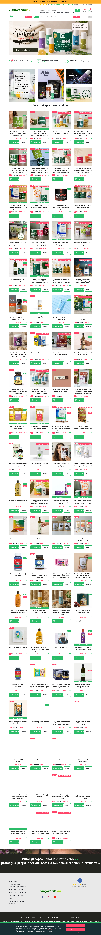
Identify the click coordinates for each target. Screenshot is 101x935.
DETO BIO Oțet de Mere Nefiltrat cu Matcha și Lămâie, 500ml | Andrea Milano (83, 759)
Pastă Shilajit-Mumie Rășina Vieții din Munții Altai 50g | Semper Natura (61, 686)
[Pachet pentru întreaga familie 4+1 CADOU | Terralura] (61, 120)
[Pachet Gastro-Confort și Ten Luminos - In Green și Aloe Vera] (18, 267)
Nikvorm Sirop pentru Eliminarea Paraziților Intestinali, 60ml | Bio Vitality (18, 465)
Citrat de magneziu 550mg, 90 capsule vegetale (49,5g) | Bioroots (18, 759)
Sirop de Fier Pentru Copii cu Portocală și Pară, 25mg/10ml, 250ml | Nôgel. (83, 796)
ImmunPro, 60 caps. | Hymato (39, 353)
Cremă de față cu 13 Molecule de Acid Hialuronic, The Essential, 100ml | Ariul (61, 317)
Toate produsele (17, 17)
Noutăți (36, 17)
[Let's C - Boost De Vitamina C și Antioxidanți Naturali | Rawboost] (18, 525)
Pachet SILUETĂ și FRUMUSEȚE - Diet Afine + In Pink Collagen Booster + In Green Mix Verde (83, 501)
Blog (90, 17)
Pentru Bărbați (55, 17)
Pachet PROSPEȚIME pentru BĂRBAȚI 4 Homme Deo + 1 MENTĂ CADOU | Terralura (39, 391)
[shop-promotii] (51, 85)
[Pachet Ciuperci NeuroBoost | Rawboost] (61, 525)
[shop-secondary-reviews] (22, 85)
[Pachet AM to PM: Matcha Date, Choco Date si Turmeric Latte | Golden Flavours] (83, 230)
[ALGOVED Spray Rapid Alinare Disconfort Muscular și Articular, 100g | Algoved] (83, 636)
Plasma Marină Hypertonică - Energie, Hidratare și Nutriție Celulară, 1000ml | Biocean (83, 280)
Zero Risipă (76, 17)
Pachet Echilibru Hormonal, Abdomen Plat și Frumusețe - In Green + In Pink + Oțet (39, 244)
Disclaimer (70, 917)
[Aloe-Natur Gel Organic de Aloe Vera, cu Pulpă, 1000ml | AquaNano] (83, 672)
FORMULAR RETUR (15, 884)
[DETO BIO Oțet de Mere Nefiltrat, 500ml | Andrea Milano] (18, 488)
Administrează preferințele (74, 933)
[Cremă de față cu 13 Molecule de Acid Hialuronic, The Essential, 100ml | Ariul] (61, 304)
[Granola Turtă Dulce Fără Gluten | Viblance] (61, 746)
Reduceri (28, 17)
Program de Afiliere (16, 895)
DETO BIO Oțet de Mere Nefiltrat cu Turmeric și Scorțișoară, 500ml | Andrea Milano (40, 649)
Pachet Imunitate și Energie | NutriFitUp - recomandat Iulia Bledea (83, 722)
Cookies (40, 917)
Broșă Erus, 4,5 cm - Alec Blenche (18, 647)
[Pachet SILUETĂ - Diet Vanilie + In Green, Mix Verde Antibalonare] (39, 194)
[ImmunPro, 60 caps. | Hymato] (39, 341)
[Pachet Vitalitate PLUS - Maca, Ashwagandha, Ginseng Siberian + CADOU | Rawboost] (83, 525)
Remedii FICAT (45, 17)
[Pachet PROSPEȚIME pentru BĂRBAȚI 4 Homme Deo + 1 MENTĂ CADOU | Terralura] (39, 378)
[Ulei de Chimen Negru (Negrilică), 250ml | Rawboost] (83, 341)
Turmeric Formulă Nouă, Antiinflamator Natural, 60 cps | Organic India (18, 391)
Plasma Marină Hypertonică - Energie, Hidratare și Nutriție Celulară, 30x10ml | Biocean (61, 244)
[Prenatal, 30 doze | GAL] (61, 636)
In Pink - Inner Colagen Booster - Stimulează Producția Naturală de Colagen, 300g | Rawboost (83, 170)
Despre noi (84, 4)
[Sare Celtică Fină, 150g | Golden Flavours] (39, 746)
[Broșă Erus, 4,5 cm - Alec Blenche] (18, 636)
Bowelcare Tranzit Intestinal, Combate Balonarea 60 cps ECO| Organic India (39, 575)
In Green (54, 12)
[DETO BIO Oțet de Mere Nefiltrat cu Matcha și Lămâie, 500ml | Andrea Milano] (83, 746)
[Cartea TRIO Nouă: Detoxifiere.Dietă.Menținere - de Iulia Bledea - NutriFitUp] (83, 415)
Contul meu (76, 4)
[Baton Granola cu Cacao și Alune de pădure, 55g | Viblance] (61, 378)
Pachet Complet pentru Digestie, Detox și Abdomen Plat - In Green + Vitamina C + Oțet (83, 133)
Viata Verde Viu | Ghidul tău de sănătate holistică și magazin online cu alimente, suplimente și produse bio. (50, 922)
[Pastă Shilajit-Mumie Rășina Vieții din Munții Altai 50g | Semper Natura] (61, 672)
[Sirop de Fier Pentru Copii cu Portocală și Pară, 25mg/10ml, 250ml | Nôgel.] (83, 783)
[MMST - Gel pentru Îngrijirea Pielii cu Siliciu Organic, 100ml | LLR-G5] (39, 820)
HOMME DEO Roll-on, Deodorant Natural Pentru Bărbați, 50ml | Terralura (61, 612)
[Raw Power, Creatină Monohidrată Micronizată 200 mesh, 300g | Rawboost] (61, 194)
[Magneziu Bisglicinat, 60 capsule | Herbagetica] (39, 709)
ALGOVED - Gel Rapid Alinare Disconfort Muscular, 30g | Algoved (61, 501)
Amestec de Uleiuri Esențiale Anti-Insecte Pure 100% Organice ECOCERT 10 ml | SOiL (18, 317)
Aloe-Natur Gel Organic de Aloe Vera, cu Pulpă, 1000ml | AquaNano (82, 686)
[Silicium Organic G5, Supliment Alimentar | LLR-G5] (39, 451)
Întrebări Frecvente (16, 901)
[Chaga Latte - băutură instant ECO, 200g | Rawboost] (61, 341)
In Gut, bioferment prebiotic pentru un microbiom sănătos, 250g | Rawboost (18, 133)
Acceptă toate (75, 926)
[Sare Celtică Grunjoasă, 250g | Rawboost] (39, 783)
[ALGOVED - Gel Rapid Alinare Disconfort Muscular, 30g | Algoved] (61, 488)
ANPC (78, 917)
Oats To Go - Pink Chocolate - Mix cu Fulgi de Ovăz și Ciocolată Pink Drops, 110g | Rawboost (18, 796)
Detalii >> (23, 142)
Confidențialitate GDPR (55, 917)
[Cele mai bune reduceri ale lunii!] (79, 76)
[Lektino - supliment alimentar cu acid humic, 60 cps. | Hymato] (61, 820)
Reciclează (12, 898)
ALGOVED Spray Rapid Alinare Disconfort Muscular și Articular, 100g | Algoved (83, 649)
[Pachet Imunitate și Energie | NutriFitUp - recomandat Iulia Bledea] (83, 709)
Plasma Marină (71, 12)
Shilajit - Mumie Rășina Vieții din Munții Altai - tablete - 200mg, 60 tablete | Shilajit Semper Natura (61, 722)
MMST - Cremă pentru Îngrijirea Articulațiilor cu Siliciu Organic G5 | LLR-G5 (61, 796)
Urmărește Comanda (16, 890)
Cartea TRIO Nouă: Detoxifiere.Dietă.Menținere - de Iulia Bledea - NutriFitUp (83, 428)
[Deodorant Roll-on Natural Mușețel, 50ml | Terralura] (18, 820)
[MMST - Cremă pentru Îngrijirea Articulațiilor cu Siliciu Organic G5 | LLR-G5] (61, 783)
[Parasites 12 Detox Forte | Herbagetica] (18, 672)
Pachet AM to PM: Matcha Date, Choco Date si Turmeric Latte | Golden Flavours (83, 244)
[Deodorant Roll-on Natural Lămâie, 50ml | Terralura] (39, 599)
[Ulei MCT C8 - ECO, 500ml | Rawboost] (39, 525)
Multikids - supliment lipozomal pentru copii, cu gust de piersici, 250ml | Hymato (83, 465)
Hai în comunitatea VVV (17, 892)
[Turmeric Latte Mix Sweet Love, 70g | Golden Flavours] (39, 415)
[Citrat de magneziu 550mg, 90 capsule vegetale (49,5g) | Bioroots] (18, 746)
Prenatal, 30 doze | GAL (61, 647)
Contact (90, 4)
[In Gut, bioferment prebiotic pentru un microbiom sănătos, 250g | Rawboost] (18, 120)
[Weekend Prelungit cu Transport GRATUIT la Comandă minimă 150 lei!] (50, 38)
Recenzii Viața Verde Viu (17, 887)
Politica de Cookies (51, 930)
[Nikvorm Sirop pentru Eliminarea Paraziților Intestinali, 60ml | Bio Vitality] (18, 451)
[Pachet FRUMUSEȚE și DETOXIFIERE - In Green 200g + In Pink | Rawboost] (18, 157)
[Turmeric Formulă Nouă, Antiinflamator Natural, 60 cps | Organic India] (18, 378)
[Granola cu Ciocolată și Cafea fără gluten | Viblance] (18, 709)
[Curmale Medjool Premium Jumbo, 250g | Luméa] (83, 599)
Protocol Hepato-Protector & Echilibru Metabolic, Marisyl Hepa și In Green (83, 317)
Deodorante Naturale (45, 12)
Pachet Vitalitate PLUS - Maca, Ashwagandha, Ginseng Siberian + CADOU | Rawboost (83, 538)
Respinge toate (75, 930)
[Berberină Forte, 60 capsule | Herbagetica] (18, 562)
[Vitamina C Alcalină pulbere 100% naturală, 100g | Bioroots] (39, 304)
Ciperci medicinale (66, 17)
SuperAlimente (61, 12)
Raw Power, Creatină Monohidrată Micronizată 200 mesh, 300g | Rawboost (61, 207)
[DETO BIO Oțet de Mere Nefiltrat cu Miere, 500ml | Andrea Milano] (18, 599)
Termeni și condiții (28, 917)
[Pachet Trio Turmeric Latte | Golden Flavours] (18, 415)
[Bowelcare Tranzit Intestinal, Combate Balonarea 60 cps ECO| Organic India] (39, 562)
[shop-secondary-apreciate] (79, 94)
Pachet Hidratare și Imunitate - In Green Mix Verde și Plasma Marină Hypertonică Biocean (18, 207)
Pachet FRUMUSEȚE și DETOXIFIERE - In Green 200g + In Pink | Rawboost (18, 170)
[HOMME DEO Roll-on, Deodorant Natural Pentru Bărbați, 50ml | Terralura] (61, 599)
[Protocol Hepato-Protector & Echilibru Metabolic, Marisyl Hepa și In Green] (83, 304)
